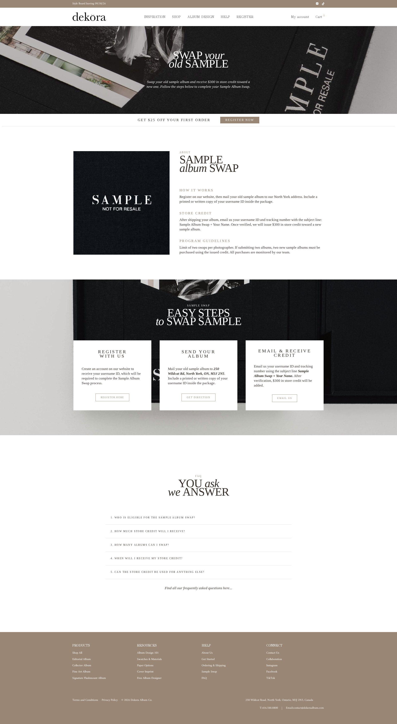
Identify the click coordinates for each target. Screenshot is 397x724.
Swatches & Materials (149, 659)
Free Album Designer (149, 678)
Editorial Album (81, 659)
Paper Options (145, 665)
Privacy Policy (110, 700)
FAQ (204, 678)
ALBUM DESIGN (200, 17)
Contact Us (272, 652)
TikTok (270, 678)
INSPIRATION (154, 17)
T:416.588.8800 (269, 708)
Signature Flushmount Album (89, 678)
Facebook (271, 671)
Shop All (77, 652)
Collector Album (81, 665)
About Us (207, 652)
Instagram (271, 665)
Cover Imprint (145, 671)
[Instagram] (317, 3)
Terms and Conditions (85, 700)
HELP (225, 17)
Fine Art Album (81, 671)
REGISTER (245, 17)
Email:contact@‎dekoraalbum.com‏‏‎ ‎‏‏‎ (305, 708)
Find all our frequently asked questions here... (198, 588)
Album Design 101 (148, 652)
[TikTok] (323, 3)
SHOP (176, 17)
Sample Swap (209, 671)
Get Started (208, 659)
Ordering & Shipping (214, 665)
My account (300, 17)
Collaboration (274, 659)
